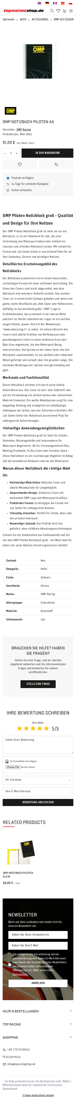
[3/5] (33, 729)
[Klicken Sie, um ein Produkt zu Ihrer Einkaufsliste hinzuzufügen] (20, 164)
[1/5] (19, 729)
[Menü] (71, 11)
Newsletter (22, 914)
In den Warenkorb (47, 153)
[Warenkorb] (65, 11)
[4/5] (39, 729)
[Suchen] (52, 11)
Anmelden (38, 983)
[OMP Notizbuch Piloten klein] (21, 851)
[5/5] (46, 729)
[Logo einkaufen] (24, 10)
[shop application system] (38, 1096)
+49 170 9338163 (18, 1049)
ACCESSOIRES (40, 19)
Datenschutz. (20, 974)
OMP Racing (23, 129)
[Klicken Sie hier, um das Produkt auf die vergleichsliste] (56, 164)
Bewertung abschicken (38, 802)
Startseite (8, 19)
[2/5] (26, 729)
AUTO (23, 19)
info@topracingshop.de (21, 1064)
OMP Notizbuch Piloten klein (18, 874)
